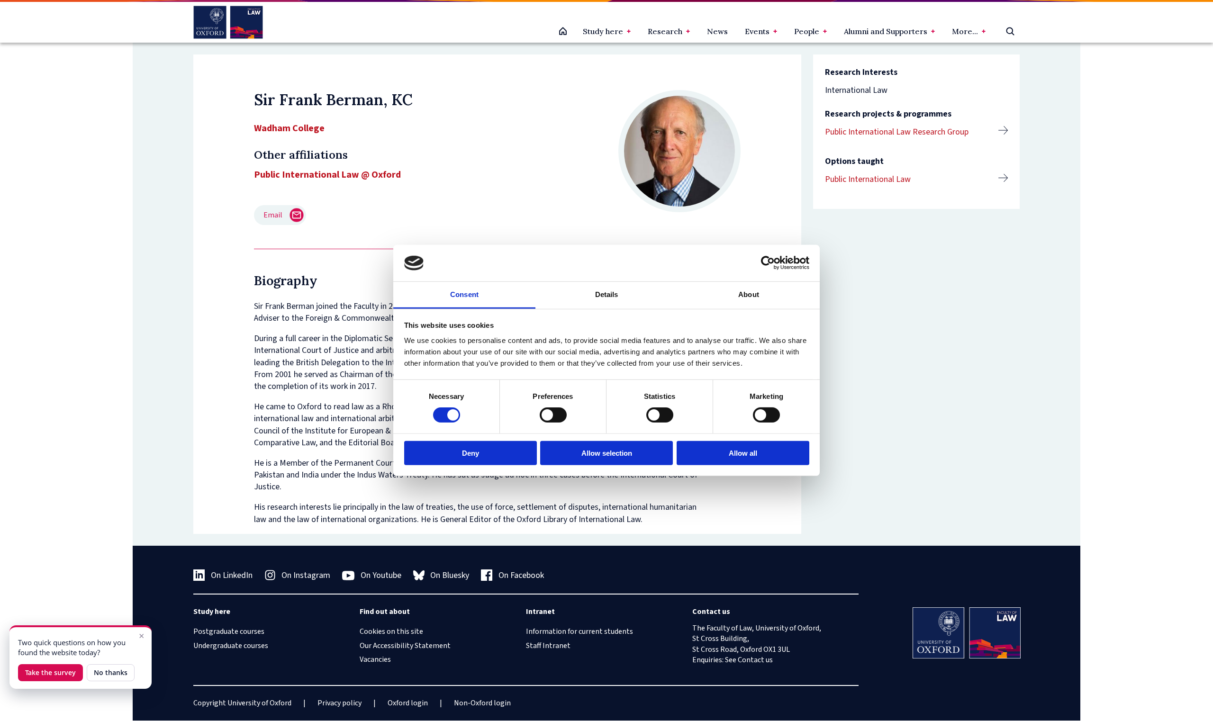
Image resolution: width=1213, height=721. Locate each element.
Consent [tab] (464, 294)
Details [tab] (606, 294)
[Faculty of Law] (228, 22)
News (717, 31)
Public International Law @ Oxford (327, 174)
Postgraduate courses (228, 631)
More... (965, 31)
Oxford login (408, 703)
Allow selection (606, 453)
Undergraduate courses (230, 645)
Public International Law (868, 179)
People (806, 31)
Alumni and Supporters (885, 31)
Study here (603, 31)
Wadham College (289, 128)
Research (665, 31)
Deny (470, 453)
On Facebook (521, 575)
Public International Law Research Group (897, 132)
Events (757, 31)
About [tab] (748, 294)
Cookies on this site (391, 631)
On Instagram (305, 575)
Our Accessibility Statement (405, 645)
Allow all (743, 453)
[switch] (553, 415)
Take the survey (50, 672)
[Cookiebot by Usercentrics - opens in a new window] (767, 263)
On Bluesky (449, 575)
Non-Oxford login (482, 703)
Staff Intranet (548, 645)
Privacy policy (339, 703)
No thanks (110, 672)
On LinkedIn (232, 575)
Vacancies (375, 659)
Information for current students (579, 631)
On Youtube (381, 575)
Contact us (755, 660)
